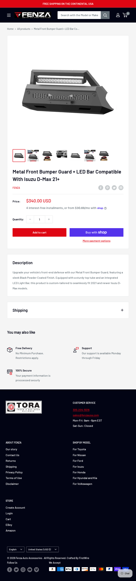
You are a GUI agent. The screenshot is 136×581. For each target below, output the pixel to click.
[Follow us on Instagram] (23, 569)
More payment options (96, 240)
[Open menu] (9, 15)
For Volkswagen (82, 483)
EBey (9, 524)
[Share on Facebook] (100, 187)
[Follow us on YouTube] (29, 569)
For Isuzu (78, 466)
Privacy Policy (14, 472)
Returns (11, 460)
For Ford (78, 460)
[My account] (118, 15)
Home (10, 28)
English (12, 549)
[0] (125, 15)
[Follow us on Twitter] (16, 569)
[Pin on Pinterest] (107, 187)
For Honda (79, 472)
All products (23, 28)
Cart (8, 519)
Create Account (15, 507)
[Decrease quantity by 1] (30, 219)
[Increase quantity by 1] (49, 219)
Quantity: (18, 219)
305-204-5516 (81, 409)
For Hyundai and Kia (85, 478)
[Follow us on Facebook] (9, 569)
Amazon (11, 530)
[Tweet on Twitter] (114, 187)
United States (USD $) (39, 549)
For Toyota (79, 449)
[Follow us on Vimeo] (36, 569)
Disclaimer (12, 483)
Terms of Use (14, 478)
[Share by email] (120, 187)
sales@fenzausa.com (86, 415)
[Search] (105, 15)
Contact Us (12, 455)
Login (9, 513)
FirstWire (84, 558)
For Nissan (79, 455)
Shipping (11, 466)
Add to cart (39, 232)
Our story (11, 449)
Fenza (16, 187)
